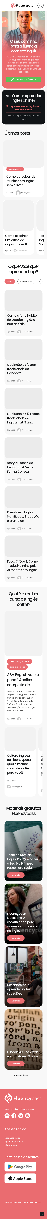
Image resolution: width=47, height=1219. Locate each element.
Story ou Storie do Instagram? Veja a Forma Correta (20, 467)
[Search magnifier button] (40, 6)
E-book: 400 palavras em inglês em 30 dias (22, 1054)
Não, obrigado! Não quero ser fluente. (23, 117)
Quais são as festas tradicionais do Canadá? (21, 368)
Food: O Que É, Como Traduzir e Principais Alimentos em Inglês (22, 565)
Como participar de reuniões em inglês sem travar (20, 180)
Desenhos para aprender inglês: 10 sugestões (20, 989)
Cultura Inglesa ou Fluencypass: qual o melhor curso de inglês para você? (19, 764)
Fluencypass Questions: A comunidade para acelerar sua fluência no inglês (22, 922)
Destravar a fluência (26, 79)
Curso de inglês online (19, 661)
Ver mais (16, 875)
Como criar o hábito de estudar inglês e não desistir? (22, 319)
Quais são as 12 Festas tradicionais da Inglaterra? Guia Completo (23, 420)
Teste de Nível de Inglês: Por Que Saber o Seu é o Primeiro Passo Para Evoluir (22, 861)
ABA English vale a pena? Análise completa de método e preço (23, 682)
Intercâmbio (11, 1145)
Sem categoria (15, 169)
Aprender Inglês (12, 1138)
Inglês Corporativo (14, 1141)
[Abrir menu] (4, 5)
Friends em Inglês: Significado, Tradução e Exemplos (23, 516)
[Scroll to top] (42, 1214)
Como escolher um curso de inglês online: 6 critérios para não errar (18, 244)
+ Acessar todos (21, 1075)
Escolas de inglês (17, 667)
